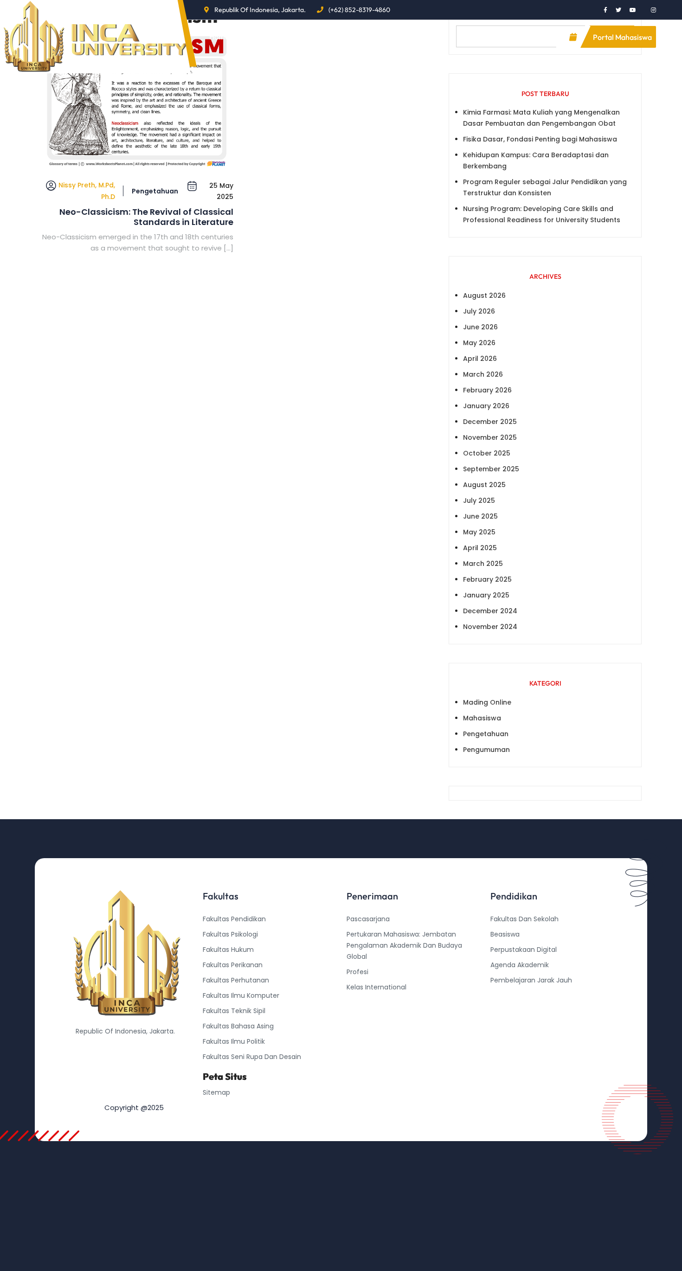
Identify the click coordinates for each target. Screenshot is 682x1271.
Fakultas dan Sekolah (524, 919)
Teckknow (506, 1026)
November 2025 (490, 437)
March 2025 (483, 563)
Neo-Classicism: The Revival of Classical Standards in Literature (146, 217)
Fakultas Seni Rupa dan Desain (252, 1056)
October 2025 (486, 453)
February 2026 (487, 390)
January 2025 (486, 595)
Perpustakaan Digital (523, 949)
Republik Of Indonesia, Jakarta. (260, 10)
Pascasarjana (368, 919)
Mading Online (487, 702)
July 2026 (479, 311)
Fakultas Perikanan (233, 964)
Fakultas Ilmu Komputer (241, 995)
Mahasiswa (482, 718)
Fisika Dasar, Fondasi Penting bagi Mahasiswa (540, 139)
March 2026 (483, 374)
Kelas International (376, 987)
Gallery (423, 36)
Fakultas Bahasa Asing (238, 1026)
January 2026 (486, 406)
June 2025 (480, 516)
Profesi (357, 971)
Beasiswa (505, 934)
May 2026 (479, 342)
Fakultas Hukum (228, 949)
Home (219, 36)
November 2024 (490, 626)
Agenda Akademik (519, 964)
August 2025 (484, 484)
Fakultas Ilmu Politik (234, 1041)
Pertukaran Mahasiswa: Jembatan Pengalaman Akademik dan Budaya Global (404, 945)
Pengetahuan (155, 191)
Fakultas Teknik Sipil (234, 1010)
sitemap (216, 1092)
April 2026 (480, 358)
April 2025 (480, 547)
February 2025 (487, 579)
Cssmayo (505, 1010)
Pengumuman (486, 749)
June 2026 (480, 327)
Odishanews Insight (521, 995)
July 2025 (479, 500)
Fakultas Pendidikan (234, 919)
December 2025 (490, 421)
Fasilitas (366, 36)
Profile (264, 36)
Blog (313, 36)
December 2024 (490, 611)
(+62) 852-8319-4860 (359, 10)
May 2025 (479, 532)
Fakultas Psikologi (230, 934)
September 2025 (491, 469)
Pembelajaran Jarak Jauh (531, 980)
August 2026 (484, 295)
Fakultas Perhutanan (236, 980)
